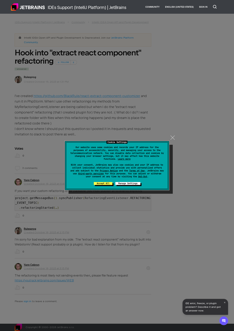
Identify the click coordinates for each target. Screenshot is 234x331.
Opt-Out (142, 176)
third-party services (91, 173)
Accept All (103, 183)
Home (28, 7)
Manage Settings (127, 183)
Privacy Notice (109, 170)
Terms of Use (137, 170)
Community (152, 7)
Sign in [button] (203, 7)
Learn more (124, 159)
